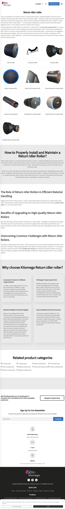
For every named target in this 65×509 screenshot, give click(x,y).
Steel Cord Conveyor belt (32, 88)
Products (29, 491)
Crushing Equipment (40, 498)
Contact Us (46, 491)
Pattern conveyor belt (9, 370)
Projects (35, 491)
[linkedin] (36, 480)
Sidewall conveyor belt (24, 370)
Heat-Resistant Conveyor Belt (54, 88)
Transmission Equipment (25, 498)
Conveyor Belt (54, 63)
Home (13, 491)
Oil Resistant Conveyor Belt (32, 114)
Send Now (58, 419)
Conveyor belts (22, 363)
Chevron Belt (11, 63)
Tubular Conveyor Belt (11, 114)
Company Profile (21, 491)
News (41, 491)
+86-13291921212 (32, 437)
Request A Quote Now (52, 398)
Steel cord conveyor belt (41, 367)
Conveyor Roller (32, 63)
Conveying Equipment (11, 498)
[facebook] (28, 480)
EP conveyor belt (55, 363)
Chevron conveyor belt (56, 367)
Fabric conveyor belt (8, 367)
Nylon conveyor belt (11, 88)
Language (38, 4)
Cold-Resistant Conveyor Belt (54, 114)
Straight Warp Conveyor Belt (10, 140)
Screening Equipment (54, 498)
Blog (52, 491)
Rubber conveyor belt (24, 367)
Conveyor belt (7, 363)
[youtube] (32, 480)
